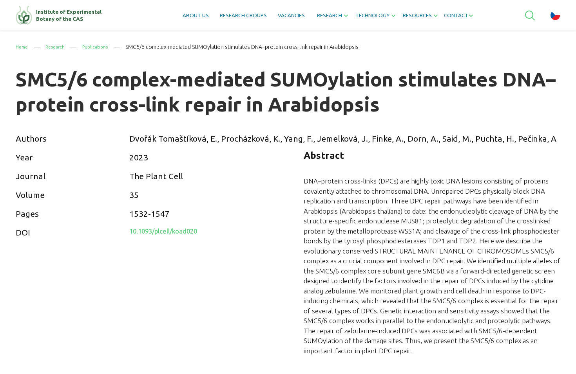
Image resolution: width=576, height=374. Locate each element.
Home (23, 47)
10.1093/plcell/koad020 (174, 232)
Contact (480, 18)
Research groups (226, 18)
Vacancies (285, 18)
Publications (103, 47)
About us (167, 18)
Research (58, 47)
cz (555, 17)
